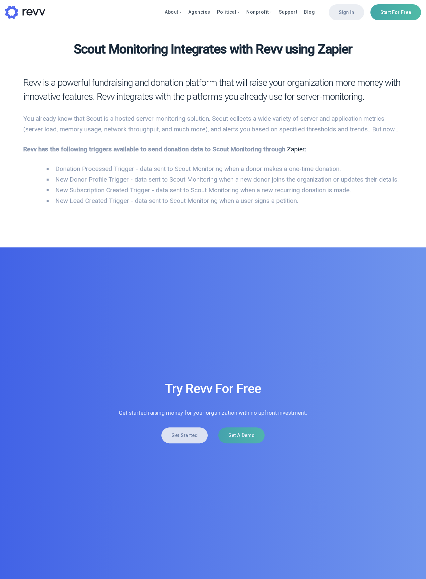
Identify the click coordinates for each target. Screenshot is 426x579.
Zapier (296, 149)
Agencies (199, 12)
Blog (309, 12)
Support (288, 12)
